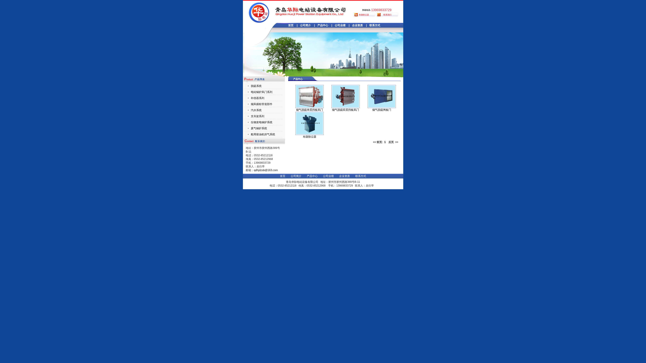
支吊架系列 (257, 116)
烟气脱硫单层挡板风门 (309, 109)
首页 (291, 25)
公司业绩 (340, 25)
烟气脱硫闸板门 (381, 109)
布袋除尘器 (364, 15)
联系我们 (387, 15)
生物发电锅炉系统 (261, 122)
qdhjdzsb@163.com (266, 170)
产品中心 (322, 25)
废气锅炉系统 (259, 128)
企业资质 (357, 25)
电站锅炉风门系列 (261, 92)
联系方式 (374, 25)
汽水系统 (256, 110)
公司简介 (305, 25)
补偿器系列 (257, 98)
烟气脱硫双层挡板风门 (345, 109)
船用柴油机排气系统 (263, 134)
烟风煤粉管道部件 (261, 104)
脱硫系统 (256, 86)
